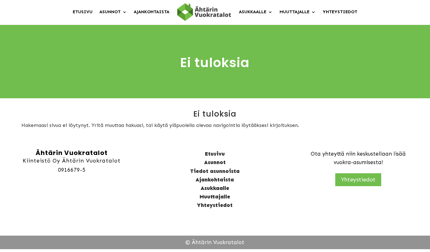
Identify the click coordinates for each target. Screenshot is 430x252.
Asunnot (110, 11)
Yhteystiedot (340, 11)
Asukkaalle (252, 11)
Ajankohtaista (151, 11)
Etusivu (83, 11)
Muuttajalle (294, 11)
